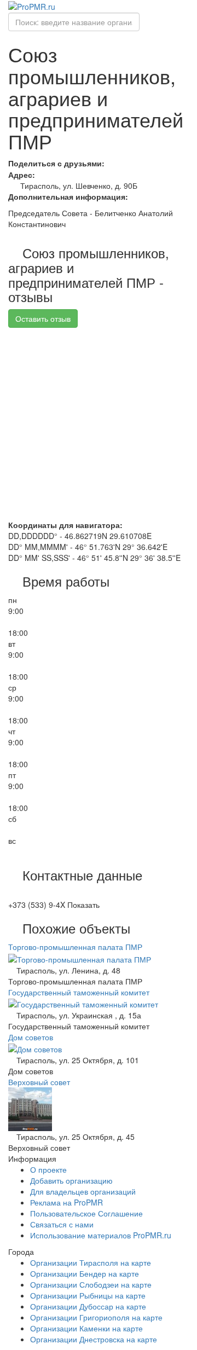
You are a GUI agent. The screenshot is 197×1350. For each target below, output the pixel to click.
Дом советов (30, 1037)
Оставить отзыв (43, 318)
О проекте (48, 1169)
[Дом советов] (35, 1047)
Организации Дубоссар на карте (88, 1306)
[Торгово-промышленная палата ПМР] (79, 957)
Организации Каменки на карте (86, 1328)
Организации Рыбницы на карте (88, 1295)
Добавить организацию (71, 1180)
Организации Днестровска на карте (93, 1339)
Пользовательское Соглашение (86, 1213)
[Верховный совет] (30, 1108)
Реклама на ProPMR (66, 1202)
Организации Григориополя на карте (96, 1317)
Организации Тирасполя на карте (90, 1262)
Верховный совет (39, 1081)
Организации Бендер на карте (84, 1273)
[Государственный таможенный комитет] (83, 1003)
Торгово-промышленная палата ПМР (75, 946)
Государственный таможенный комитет (78, 992)
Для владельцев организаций (83, 1191)
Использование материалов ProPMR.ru (100, 1235)
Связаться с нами (62, 1224)
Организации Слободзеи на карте (91, 1284)
